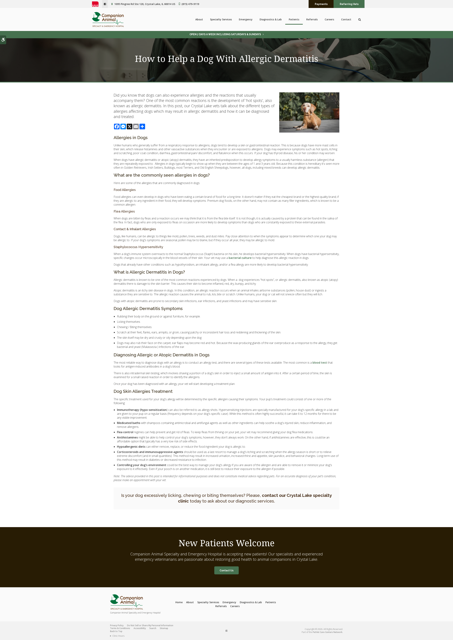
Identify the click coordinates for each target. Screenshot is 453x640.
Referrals (312, 19)
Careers (329, 19)
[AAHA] (97, 4)
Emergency (246, 19)
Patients (294, 19)
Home (179, 602)
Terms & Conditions (120, 628)
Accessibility (140, 628)
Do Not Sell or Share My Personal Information (150, 625)
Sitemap (164, 628)
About (199, 19)
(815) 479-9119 (190, 4)
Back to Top (116, 631)
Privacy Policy (117, 625)
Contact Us (226, 570)
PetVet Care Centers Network (327, 632)
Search (152, 628)
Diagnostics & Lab (271, 19)
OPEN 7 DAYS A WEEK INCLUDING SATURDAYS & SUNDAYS (225, 34)
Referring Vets (349, 4)
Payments (321, 4)
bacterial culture (240, 258)
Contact (346, 19)
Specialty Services (221, 19)
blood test (319, 363)
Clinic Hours (118, 636)
